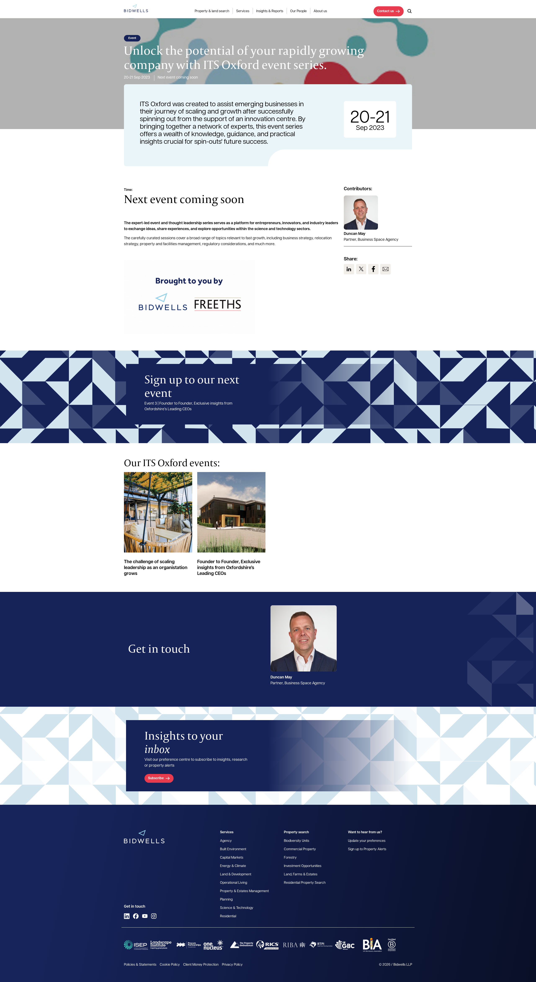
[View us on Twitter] (361, 269)
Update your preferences (366, 841)
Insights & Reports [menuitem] (269, 11)
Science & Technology (236, 908)
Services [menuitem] (242, 11)
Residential (228, 916)
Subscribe (156, 778)
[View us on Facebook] (373, 269)
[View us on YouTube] (145, 916)
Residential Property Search (305, 883)
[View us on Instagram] (154, 916)
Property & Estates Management (244, 891)
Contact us (385, 11)
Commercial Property (300, 849)
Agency (226, 841)
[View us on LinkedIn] (349, 269)
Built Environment (233, 849)
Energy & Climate (233, 866)
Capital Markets (231, 857)
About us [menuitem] (320, 11)
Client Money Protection (201, 964)
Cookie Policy (170, 964)
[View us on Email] (385, 269)
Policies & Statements (140, 964)
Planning (226, 899)
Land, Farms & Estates (300, 874)
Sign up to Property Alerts (367, 849)
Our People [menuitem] (298, 11)
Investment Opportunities (302, 866)
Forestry (290, 857)
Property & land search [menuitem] (212, 11)
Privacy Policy (232, 964)
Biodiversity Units (296, 841)
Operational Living (233, 883)
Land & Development (235, 874)
